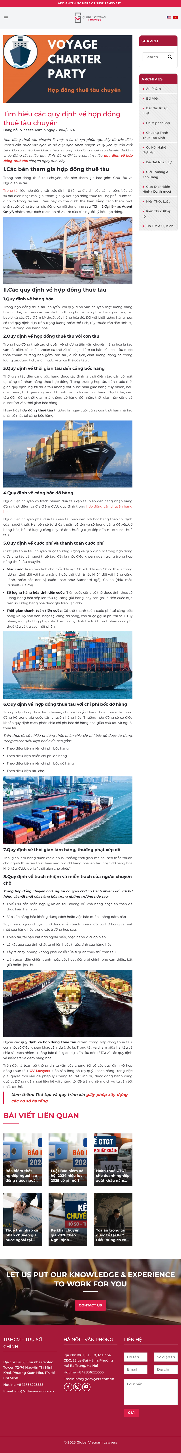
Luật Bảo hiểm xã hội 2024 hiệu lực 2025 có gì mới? (67, 1176)
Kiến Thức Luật (158, 201)
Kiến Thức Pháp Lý (157, 213)
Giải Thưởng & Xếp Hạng (155, 174)
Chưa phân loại (158, 123)
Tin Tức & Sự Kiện (159, 226)
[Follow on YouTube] (86, 1387)
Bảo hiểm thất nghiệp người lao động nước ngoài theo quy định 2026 (21, 1176)
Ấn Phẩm (153, 89)
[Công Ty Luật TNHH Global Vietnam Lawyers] (91, 18)
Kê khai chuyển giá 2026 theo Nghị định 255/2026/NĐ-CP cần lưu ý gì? (66, 1235)
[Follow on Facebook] (68, 1387)
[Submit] (170, 56)
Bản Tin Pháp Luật (155, 110)
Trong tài (10, 190)
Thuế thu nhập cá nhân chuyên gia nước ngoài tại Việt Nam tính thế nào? (22, 1235)
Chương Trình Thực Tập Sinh (155, 135)
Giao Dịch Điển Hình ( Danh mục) (157, 189)
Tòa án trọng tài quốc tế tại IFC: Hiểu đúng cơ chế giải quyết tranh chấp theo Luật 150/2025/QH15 (112, 1235)
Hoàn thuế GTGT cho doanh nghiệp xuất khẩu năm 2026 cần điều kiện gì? (113, 1176)
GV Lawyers (40, 1071)
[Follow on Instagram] (77, 1387)
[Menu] (6, 17)
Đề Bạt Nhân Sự (159, 162)
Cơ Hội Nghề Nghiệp (154, 149)
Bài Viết (152, 98)
